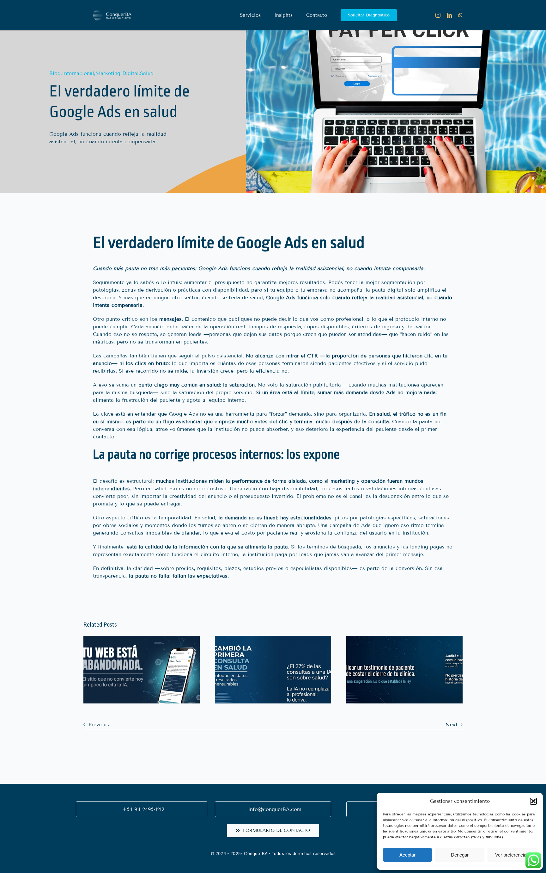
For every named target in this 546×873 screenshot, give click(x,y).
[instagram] (437, 15)
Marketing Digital (117, 73)
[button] (533, 801)
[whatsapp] (460, 15)
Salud (147, 73)
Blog (55, 73)
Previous (98, 724)
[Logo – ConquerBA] (112, 6)
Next (452, 724)
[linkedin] (449, 15)
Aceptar (407, 855)
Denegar (460, 855)
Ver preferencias (512, 855)
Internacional (78, 73)
